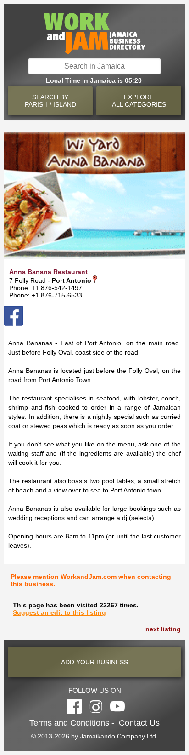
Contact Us (139, 722)
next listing (163, 629)
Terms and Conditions (69, 722)
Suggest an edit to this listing (59, 612)
